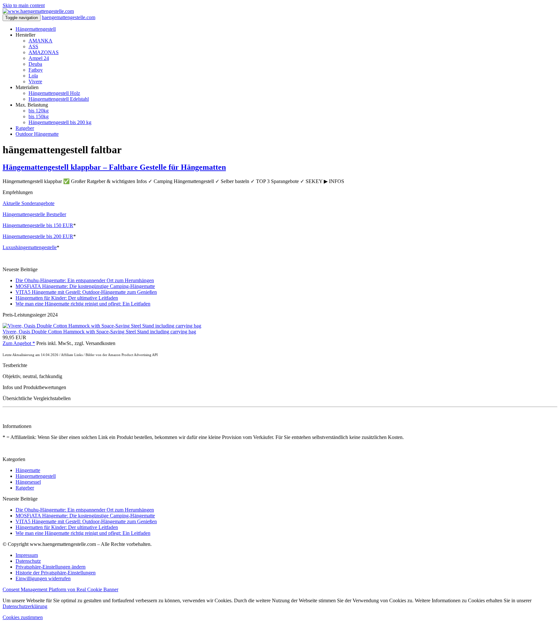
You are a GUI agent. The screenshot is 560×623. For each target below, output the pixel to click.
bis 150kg (39, 116)
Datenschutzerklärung (25, 606)
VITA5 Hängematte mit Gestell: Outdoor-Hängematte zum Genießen (86, 292)
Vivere (35, 81)
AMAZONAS (44, 52)
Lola (33, 75)
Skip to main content (24, 5)
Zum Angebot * (19, 343)
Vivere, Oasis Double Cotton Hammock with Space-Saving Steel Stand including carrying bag (99, 331)
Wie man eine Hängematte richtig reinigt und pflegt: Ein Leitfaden (83, 303)
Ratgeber (25, 128)
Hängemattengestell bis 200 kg (60, 122)
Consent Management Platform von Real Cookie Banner (60, 589)
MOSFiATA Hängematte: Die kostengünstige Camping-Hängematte (85, 286)
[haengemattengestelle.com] (38, 11)
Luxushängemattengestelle (30, 247)
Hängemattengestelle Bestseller (34, 214)
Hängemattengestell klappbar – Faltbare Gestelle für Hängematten (114, 167)
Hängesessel (28, 482)
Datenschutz (28, 561)
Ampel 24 (39, 58)
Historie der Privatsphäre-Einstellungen (56, 572)
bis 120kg (39, 110)
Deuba (35, 64)
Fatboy (36, 70)
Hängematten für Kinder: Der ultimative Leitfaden (67, 298)
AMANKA (40, 40)
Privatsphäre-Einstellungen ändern (51, 567)
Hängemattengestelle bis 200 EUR (38, 236)
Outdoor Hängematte (37, 134)
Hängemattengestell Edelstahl (59, 99)
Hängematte (28, 470)
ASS (33, 46)
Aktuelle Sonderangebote (28, 203)
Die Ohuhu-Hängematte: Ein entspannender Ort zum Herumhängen (85, 280)
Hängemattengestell (36, 29)
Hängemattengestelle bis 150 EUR (38, 225)
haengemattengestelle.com (68, 17)
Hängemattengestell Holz (54, 93)
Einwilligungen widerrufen (43, 578)
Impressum (27, 555)
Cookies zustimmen (23, 617)
